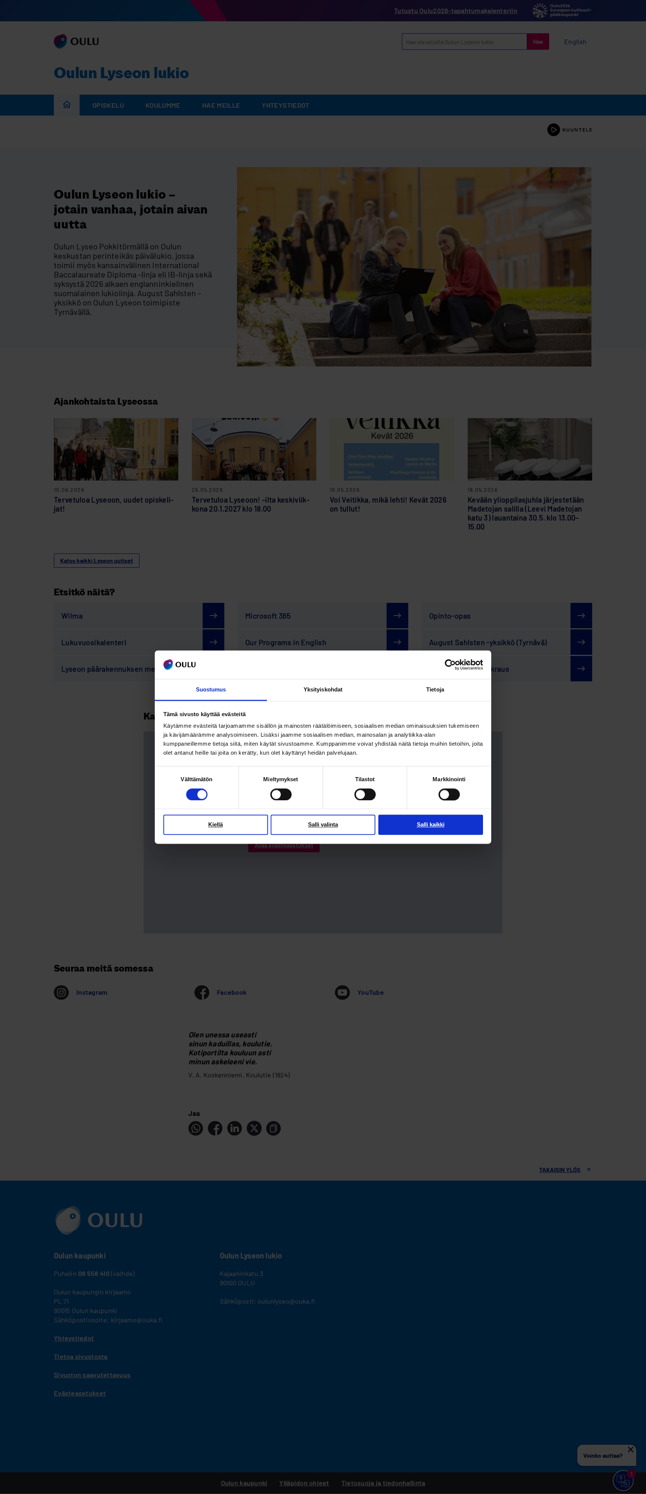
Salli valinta (323, 825)
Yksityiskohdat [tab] (323, 690)
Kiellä (215, 825)
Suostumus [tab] (211, 690)
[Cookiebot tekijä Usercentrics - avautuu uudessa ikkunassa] (450, 664)
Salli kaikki (430, 825)
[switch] (281, 794)
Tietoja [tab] (435, 690)
